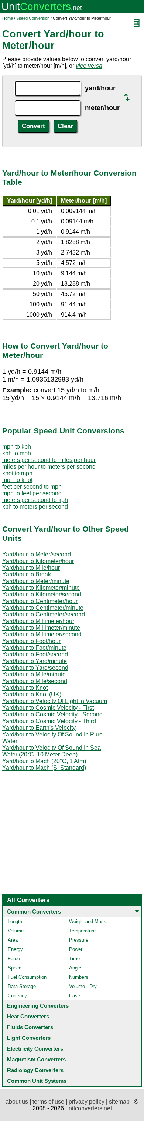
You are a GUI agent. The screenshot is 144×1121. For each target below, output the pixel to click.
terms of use (48, 1101)
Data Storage (22, 986)
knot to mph (17, 473)
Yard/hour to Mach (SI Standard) (44, 768)
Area (13, 940)
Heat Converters (28, 1016)
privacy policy (86, 1101)
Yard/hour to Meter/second (36, 554)
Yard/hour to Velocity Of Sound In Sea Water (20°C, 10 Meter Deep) (51, 751)
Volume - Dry (83, 986)
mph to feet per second (32, 493)
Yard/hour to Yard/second (35, 668)
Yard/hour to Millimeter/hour (38, 621)
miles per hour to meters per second (49, 466)
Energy (15, 949)
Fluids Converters (30, 1027)
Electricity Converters (35, 1048)
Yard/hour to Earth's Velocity (39, 728)
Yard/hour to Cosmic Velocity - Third (49, 721)
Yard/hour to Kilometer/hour (38, 561)
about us (17, 1101)
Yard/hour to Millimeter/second (42, 634)
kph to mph (16, 453)
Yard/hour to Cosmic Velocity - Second (52, 714)
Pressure (78, 940)
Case (74, 995)
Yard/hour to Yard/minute (34, 661)
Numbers (78, 977)
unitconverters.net (88, 1108)
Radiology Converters (35, 1070)
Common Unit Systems (36, 1081)
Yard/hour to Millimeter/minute (41, 628)
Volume (16, 931)
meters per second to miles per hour (49, 460)
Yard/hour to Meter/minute (35, 581)
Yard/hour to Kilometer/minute (41, 588)
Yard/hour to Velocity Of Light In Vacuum (54, 701)
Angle (75, 968)
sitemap (119, 1101)
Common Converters (34, 911)
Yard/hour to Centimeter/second (43, 614)
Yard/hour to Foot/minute (34, 648)
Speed (14, 968)
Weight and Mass (87, 921)
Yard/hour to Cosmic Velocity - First (48, 708)
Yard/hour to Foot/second (35, 654)
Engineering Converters (38, 1005)
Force (14, 958)
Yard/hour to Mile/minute (34, 674)
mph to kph (16, 446)
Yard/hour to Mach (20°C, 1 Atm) (44, 761)
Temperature (82, 931)
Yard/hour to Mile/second (34, 681)
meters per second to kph (35, 500)
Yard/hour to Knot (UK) (31, 694)
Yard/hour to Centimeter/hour (40, 601)
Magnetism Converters (36, 1059)
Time (74, 958)
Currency (17, 995)
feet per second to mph (32, 486)
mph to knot (17, 480)
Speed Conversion (32, 18)
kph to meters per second (35, 506)
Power (75, 949)
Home (7, 18)
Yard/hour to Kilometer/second (41, 594)
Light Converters (29, 1038)
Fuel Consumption (27, 977)
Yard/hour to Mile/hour (31, 568)
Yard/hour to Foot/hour (31, 641)
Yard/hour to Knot (25, 688)
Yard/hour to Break (26, 574)
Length (15, 921)
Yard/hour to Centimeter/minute (42, 608)
